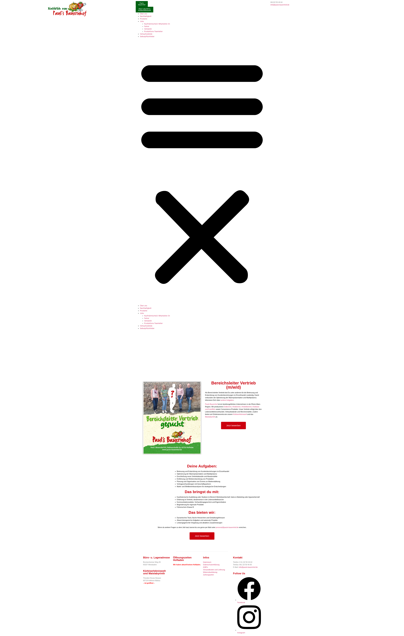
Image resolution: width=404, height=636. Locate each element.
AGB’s (205, 567)
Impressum (207, 562)
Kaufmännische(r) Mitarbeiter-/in (157, 24)
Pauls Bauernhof (211, 404)
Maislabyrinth (210, 417)
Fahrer (146, 26)
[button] (202, 171)
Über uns (143, 14)
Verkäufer (148, 29)
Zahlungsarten (208, 575)
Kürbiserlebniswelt (240, 414)
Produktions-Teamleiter (153, 31)
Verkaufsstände (146, 34)
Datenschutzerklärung (211, 565)
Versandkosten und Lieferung (214, 570)
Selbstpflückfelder (147, 36)
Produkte (143, 19)
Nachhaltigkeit (145, 16)
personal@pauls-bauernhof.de (227, 527)
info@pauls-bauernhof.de (279, 5)
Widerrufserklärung (210, 572)
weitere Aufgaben (227, 400)
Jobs (142, 21)
